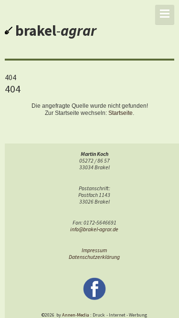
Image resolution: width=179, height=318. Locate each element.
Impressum (94, 250)
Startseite (120, 113)
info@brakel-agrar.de (94, 229)
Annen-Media (75, 315)
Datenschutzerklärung (94, 257)
